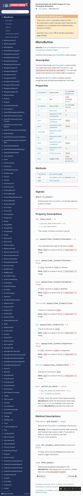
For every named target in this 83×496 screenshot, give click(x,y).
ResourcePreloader (10, 259)
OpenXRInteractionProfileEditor (15, 137)
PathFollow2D (9, 183)
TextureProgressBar (11, 409)
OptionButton (8, 156)
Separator (7, 296)
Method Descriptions (12, 37)
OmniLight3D (8, 109)
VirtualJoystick (9, 457)
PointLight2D (8, 214)
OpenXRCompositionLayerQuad (15, 130)
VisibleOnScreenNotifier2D (13, 468)
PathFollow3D (9, 187)
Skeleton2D (8, 310)
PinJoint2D (8, 207)
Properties (8, 24)
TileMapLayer (8, 420)
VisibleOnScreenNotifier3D (13, 471)
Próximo (71, 476)
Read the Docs (41, 492)
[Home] (36, 8)
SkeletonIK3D (9, 317)
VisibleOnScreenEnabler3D (13, 464)
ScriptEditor (8, 283)
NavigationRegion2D (11, 88)
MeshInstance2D (10, 40)
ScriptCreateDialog (10, 279)
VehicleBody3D (9, 440)
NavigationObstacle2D (12, 81)
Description (9, 20)
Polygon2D (8, 218)
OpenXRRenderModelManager (14, 149)
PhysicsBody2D (9, 201)
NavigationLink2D (10, 75)
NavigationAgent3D (10, 71)
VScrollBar (7, 481)
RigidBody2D (8, 269)
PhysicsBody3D (9, 204)
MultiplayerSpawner (11, 61)
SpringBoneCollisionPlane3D (14, 358)
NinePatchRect (9, 95)
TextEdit (7, 403)
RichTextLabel (9, 266)
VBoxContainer (9, 437)
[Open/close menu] (2, 17)
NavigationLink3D (10, 78)
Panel (6, 159)
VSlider (6, 488)
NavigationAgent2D (11, 68)
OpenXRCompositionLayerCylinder (13, 120)
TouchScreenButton (11, 427)
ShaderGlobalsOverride (12, 300)
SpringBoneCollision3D (12, 351)
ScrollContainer (9, 293)
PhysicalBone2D (9, 190)
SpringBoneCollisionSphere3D (14, 362)
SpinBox (7, 334)
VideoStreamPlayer (10, 451)
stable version (48, 33)
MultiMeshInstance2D (11, 54)
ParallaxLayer (8, 173)
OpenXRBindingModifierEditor (14, 112)
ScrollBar (7, 290)
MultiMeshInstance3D (11, 57)
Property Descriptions (12, 34)
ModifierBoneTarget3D (12, 51)
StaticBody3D (9, 382)
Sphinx (50, 490)
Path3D (6, 180)
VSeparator (8, 485)
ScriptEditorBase (10, 286)
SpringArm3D (8, 348)
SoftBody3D (8, 331)
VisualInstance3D (10, 475)
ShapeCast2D (9, 303)
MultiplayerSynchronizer (12, 64)
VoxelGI (7, 478)
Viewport (7, 454)
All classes (43, 9)
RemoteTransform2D (11, 252)
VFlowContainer (9, 447)
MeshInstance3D (10, 44)
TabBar (6, 396)
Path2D (6, 177)
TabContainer (8, 399)
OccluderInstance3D (11, 105)
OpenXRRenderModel (11, 146)
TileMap (6, 416)
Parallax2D (8, 166)
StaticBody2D (9, 379)
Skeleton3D (8, 314)
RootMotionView (9, 276)
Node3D (7, 102)
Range (6, 235)
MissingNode (8, 47)
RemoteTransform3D (11, 255)
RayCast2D (8, 238)
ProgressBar (8, 231)
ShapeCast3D (9, 307)
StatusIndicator (9, 385)
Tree (5, 430)
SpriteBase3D (8, 375)
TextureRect (8, 413)
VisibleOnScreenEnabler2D (13, 461)
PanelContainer (9, 163)
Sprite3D (7, 372)
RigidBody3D (8, 272)
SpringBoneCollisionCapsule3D (15, 355)
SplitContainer (9, 341)
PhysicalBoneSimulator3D (13, 197)
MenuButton (8, 17)
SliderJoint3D (8, 327)
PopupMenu (8, 225)
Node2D (7, 99)
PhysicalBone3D (9, 194)
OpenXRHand (8, 133)
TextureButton (9, 406)
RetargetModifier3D (11, 262)
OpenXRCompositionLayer (13, 116)
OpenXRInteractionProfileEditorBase (15, 141)
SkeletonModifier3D (11, 320)
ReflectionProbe (9, 249)
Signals (7, 30)
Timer (6, 423)
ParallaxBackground (11, 170)
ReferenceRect (9, 245)
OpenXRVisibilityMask (11, 153)
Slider (6, 324)
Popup (6, 221)
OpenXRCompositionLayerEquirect (13, 126)
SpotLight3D (8, 344)
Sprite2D (7, 368)
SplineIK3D (8, 338)
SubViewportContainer (12, 392)
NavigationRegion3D (11, 92)
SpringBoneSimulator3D (12, 365)
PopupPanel (8, 228)
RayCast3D (8, 242)
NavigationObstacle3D (12, 85)
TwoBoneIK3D (9, 433)
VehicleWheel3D (9, 444)
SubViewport (8, 389)
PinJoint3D (7, 211)
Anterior (41, 476)
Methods (8, 27)
